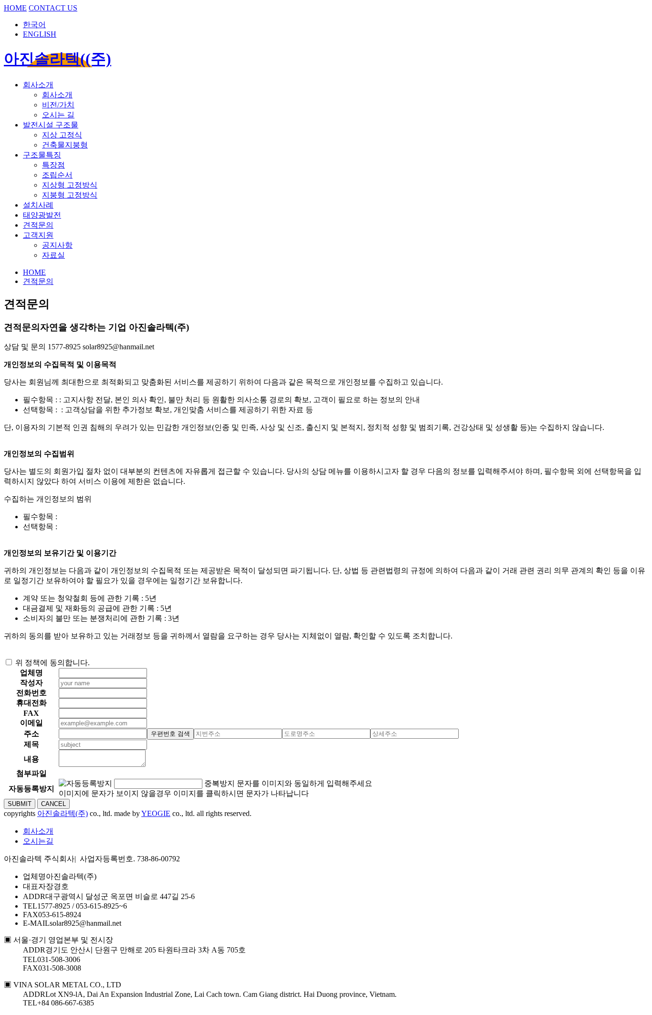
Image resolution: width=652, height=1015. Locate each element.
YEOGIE (155, 813)
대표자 (34, 886)
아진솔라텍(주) (62, 813)
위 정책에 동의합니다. (52, 663)
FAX (30, 914)
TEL (30, 906)
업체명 (34, 876)
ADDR (34, 896)
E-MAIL (36, 923)
